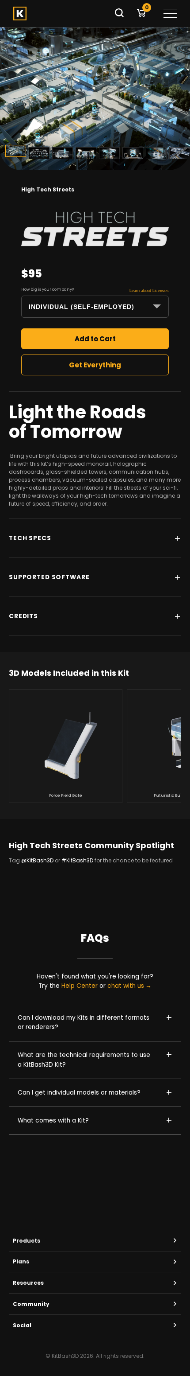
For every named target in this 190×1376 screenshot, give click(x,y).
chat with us (125, 986)
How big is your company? (47, 289)
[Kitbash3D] (60, 13)
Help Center (79, 986)
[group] (65, 746)
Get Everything (95, 365)
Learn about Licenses (149, 290)
